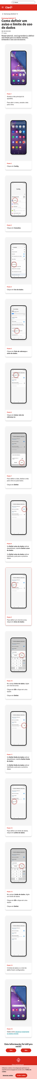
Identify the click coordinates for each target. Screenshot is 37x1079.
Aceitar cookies (21, 1075)
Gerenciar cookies (8, 1075)
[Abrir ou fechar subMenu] (2, 7)
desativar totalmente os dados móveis (18, 1033)
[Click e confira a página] (9, 7)
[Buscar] (13, 2)
